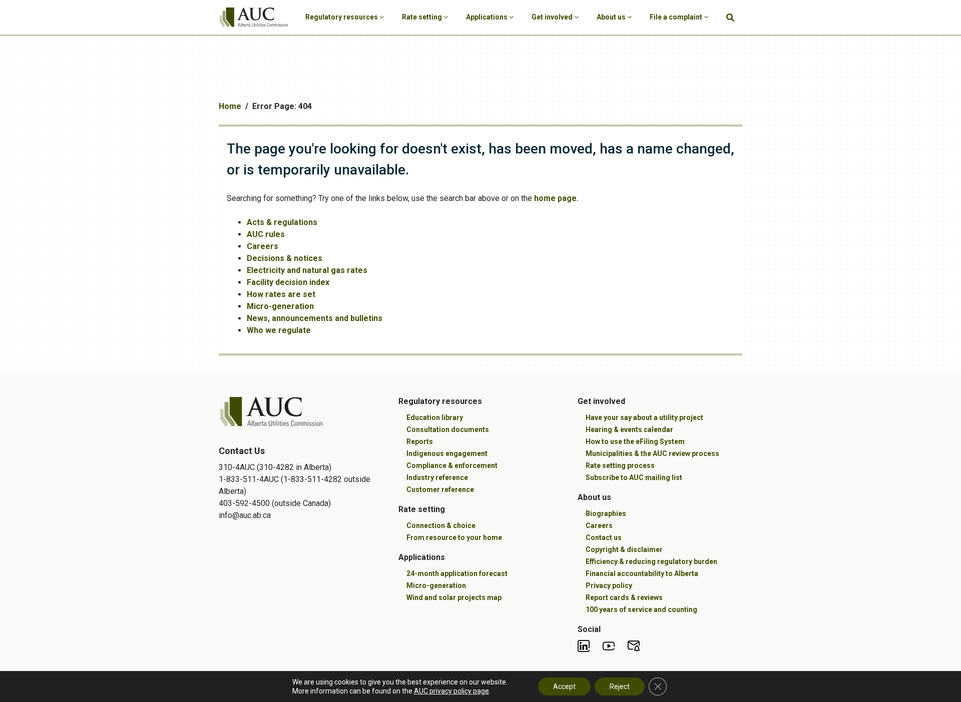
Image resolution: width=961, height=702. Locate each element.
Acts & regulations (282, 222)
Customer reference (440, 490)
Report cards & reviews (624, 598)
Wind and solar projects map (454, 598)
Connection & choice (440, 526)
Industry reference (437, 478)
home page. (556, 198)
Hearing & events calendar (629, 430)
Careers (262, 246)
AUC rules (266, 234)
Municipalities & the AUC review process (652, 454)
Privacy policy (609, 586)
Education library (434, 418)
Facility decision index (288, 282)
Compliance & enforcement (452, 466)
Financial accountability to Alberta (642, 574)
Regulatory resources (342, 17)
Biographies (606, 514)
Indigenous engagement (447, 454)
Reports (419, 442)
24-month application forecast (457, 574)
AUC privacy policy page (451, 691)
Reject (620, 686)
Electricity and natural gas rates (307, 270)
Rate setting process (620, 466)
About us (612, 17)
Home (230, 106)
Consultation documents (447, 430)
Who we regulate (279, 330)
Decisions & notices (284, 258)
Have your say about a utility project (644, 418)
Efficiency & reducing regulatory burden (651, 562)
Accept (564, 686)
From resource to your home (454, 538)
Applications (487, 17)
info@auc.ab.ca (245, 515)
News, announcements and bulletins (314, 318)
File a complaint (677, 17)
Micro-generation (280, 306)
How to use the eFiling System (635, 442)
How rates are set (281, 294)
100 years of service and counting (641, 610)
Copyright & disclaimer (624, 550)
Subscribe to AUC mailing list (634, 478)
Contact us (604, 538)
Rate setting (422, 17)
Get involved (553, 17)
